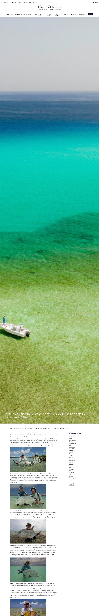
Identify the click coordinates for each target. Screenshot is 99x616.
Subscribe (4, 2)
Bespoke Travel (41, 15)
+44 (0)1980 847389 (15, 2)
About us (84, 15)
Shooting (71, 472)
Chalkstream (27, 14)
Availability (66, 14)
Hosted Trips (49, 15)
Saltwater (9, 14)
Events (79, 14)
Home (12, 428)
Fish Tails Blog (19, 428)
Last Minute (57, 15)
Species (34, 14)
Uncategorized (73, 478)
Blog (90, 14)
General (71, 464)
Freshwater (18, 14)
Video (35, 2)
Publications (27, 2)
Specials (73, 14)
